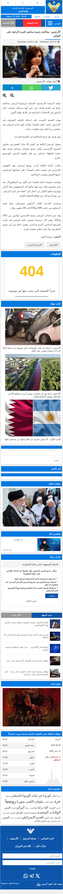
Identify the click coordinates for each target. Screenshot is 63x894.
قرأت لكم (41, 846)
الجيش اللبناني (40, 821)
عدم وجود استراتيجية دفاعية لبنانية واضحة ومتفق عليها (35, 579)
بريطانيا (27, 808)
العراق (19, 812)
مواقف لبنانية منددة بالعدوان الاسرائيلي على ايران (27, 661)
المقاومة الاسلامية (30, 813)
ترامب (34, 807)
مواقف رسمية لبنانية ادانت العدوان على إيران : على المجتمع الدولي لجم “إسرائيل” (26, 673)
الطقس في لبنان (15, 818)
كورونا (26, 795)
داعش (58, 808)
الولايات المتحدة (49, 812)
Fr (23, 3)
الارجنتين (40, 81)
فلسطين (16, 795)
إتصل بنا (46, 16)
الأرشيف (37, 16)
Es (38, 3)
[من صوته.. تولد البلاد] (32, 707)
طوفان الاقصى (49, 802)
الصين (6, 817)
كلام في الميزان (23, 846)
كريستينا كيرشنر (34, 245)
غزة (57, 801)
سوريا (21, 801)
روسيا (10, 801)
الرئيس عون (51, 821)
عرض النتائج (32, 601)
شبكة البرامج (29, 838)
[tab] (31, 564)
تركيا (40, 807)
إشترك (32, 868)
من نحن (56, 16)
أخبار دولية (52, 81)
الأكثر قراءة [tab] (16, 615)
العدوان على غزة (9, 813)
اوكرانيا (13, 808)
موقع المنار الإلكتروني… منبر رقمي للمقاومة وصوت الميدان (26, 648)
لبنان (54, 795)
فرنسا (8, 796)
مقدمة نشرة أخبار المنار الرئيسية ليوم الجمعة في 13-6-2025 (26, 636)
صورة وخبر (56, 683)
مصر (59, 796)
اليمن (7, 807)
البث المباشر (32, 23)
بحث (56, 460)
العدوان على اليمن (52, 818)
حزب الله (50, 807)
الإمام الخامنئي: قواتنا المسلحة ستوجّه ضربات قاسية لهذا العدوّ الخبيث (26, 624)
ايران (20, 807)
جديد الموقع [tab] (47, 615)
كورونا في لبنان (41, 795)
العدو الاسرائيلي (32, 817)
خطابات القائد (55, 484)
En (8, 3)
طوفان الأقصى (34, 801)
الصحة (59, 821)
